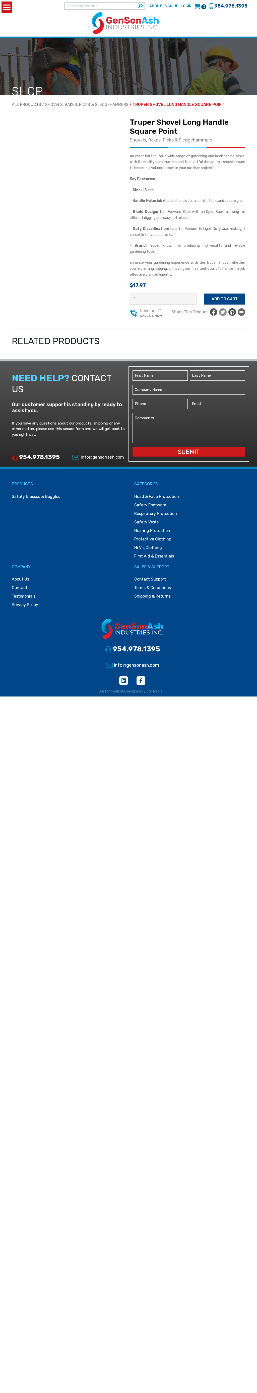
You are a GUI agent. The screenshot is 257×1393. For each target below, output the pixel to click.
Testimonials (23, 596)
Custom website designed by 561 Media (130, 691)
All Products (26, 104)
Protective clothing (152, 539)
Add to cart (225, 299)
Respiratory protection (155, 513)
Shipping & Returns (152, 596)
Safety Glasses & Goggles (36, 496)
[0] (197, 6)
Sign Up (171, 6)
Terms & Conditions (152, 587)
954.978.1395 (39, 457)
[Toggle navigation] (246, 23)
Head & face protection (156, 496)
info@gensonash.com (102, 457)
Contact (19, 587)
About (155, 6)
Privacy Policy (25, 604)
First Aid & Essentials (154, 556)
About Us (20, 579)
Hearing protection (152, 530)
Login (186, 6)
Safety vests (146, 522)
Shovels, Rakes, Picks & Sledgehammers (86, 104)
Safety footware (150, 505)
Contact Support (150, 579)
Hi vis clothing (148, 547)
